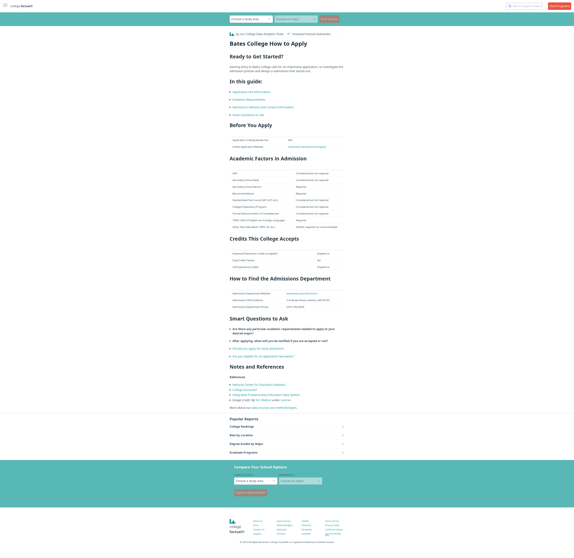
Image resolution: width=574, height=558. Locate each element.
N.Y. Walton (263, 400)
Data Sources (284, 520)
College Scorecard (244, 390)
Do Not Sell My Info (333, 534)
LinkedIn (306, 533)
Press (256, 525)
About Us (258, 520)
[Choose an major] (296, 19)
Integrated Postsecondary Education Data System (266, 395)
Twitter (305, 520)
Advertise (282, 529)
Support (257, 533)
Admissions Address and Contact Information (263, 107)
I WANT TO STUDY (243, 474)
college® (237, 529)
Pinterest (306, 525)
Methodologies (285, 525)
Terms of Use (332, 520)
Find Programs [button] (560, 6)
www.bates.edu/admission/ (302, 293)
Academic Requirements (248, 100)
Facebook (307, 529)
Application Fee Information (251, 92)
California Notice (334, 529)
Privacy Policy (332, 525)
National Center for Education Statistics (259, 385)
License (286, 400)
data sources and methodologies (274, 408)
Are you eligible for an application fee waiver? (263, 356)
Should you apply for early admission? (258, 349)
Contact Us (258, 529)
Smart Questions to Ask (248, 115)
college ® (21, 6)
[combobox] (524, 6)
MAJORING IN (286, 474)
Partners (281, 533)
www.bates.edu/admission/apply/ (307, 146)
